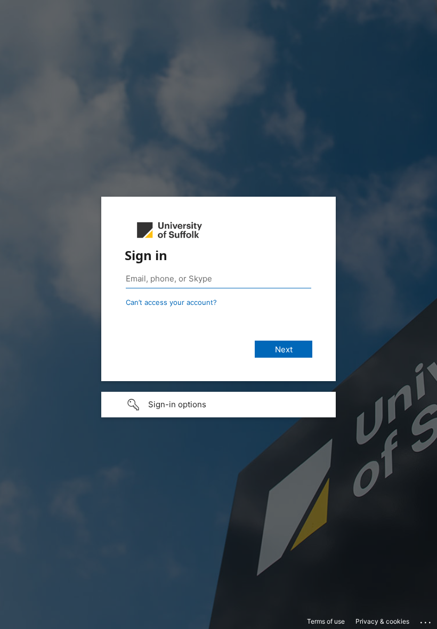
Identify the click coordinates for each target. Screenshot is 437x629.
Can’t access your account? (171, 302)
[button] (218, 404)
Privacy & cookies (382, 621)
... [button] (426, 620)
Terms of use (326, 621)
